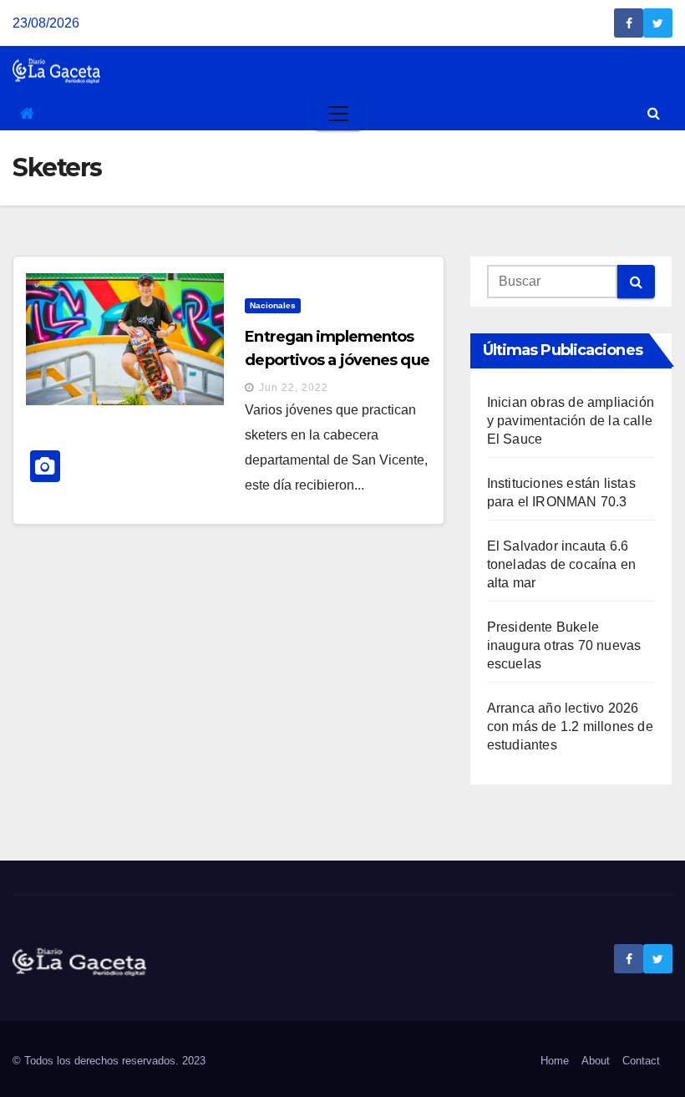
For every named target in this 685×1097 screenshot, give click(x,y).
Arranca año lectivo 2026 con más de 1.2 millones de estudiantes (570, 726)
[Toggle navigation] (338, 113)
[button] (653, 113)
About (595, 1060)
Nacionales (273, 305)
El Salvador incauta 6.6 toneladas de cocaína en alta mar (562, 564)
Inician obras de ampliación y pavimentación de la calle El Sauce (570, 420)
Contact (641, 1060)
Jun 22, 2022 (293, 388)
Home (554, 1060)
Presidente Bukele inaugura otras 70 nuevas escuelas (564, 645)
